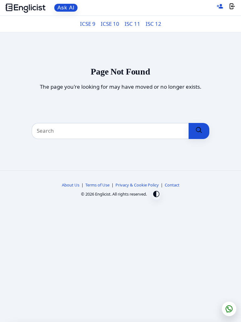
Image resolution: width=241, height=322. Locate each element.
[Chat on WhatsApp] (229, 308)
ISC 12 (153, 23)
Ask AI (66, 8)
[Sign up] (220, 8)
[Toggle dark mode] (156, 195)
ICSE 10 (110, 23)
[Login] (232, 8)
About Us (70, 185)
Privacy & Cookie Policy (137, 185)
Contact (172, 185)
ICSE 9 (87, 23)
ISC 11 (132, 23)
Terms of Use (97, 185)
